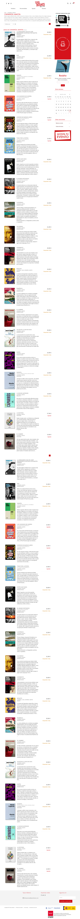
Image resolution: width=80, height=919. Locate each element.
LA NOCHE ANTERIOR (22, 393)
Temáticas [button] (13, 8)
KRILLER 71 (19, 395)
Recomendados (23, 8)
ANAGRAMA (19, 376)
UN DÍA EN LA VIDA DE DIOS (24, 329)
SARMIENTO (20, 247)
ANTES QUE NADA (21, 159)
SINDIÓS (25, 76)
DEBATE (18, 79)
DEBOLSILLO (19, 100)
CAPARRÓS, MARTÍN (21, 35)
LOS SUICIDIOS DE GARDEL (24, 97)
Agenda (33, 8)
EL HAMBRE (20, 309)
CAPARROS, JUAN (20, 270)
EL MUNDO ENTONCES (23, 179)
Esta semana (59, 89)
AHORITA (25, 373)
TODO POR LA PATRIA (23, 138)
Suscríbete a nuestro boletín (65, 901)
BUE (18, 55)
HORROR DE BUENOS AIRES (24, 118)
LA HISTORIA (20, 413)
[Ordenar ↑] (15, 24)
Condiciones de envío (33, 907)
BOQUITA (19, 268)
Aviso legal (26, 907)
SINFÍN (18, 352)
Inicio (5, 12)
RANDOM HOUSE (20, 36)
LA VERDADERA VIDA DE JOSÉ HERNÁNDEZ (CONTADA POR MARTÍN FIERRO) (27, 33)
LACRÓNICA (20, 202)
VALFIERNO (20, 226)
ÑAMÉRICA (19, 288)
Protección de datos (19, 907)
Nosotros (44, 8)
